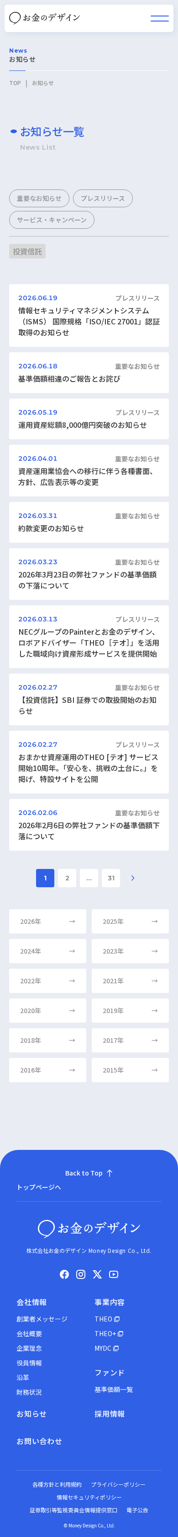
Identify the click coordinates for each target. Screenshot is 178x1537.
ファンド (109, 1372)
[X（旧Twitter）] (97, 1274)
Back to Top (84, 1172)
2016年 (47, 1069)
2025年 (130, 921)
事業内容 (109, 1301)
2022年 (47, 980)
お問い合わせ (39, 1440)
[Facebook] (64, 1274)
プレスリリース (103, 198)
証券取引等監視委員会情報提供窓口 (73, 1510)
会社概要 (29, 1333)
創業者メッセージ (42, 1318)
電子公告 (137, 1510)
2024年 (47, 950)
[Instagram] (81, 1274)
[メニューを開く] (160, 19)
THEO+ (105, 1333)
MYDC (102, 1348)
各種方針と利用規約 (57, 1484)
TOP (15, 83)
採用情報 (109, 1413)
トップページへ (38, 1187)
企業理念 (29, 1348)
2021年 (130, 980)
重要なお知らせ (39, 198)
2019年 (130, 1010)
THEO (103, 1318)
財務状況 (29, 1392)
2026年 (47, 921)
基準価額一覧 (113, 1389)
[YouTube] (113, 1274)
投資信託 (27, 251)
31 (111, 878)
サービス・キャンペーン (52, 219)
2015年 (130, 1069)
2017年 (130, 1040)
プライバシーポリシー (118, 1484)
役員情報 (29, 1362)
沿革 (22, 1377)
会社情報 (31, 1301)
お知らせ (31, 1413)
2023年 (130, 950)
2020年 (47, 1010)
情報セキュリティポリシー (89, 1497)
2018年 (47, 1040)
